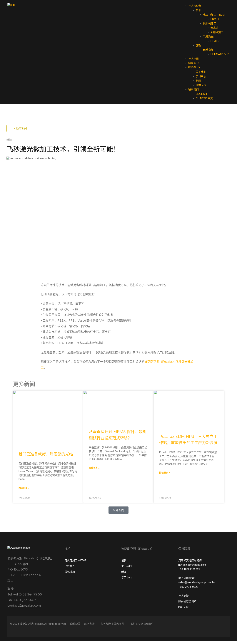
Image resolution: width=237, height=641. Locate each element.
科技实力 (193, 62)
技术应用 (193, 58)
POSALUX (194, 67)
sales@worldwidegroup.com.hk (196, 582)
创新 (198, 45)
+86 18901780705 (189, 569)
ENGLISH (201, 93)
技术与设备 (194, 5)
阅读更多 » (24, 488)
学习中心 (201, 76)
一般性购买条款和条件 (141, 623)
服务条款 (89, 623)
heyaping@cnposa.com (192, 564)
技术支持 (201, 84)
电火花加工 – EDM (214, 14)
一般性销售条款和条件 (111, 623)
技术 (198, 10)
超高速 (214, 27)
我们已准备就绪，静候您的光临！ (48, 454)
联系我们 (193, 89)
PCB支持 (183, 606)
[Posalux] (11, 4)
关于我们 (201, 71)
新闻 (198, 80)
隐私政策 (75, 623)
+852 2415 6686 (188, 586)
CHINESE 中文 (204, 98)
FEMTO (215, 40)
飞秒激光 (208, 36)
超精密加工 (217, 32)
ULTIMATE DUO (220, 54)
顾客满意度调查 (187, 601)
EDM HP (215, 18)
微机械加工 (209, 23)
